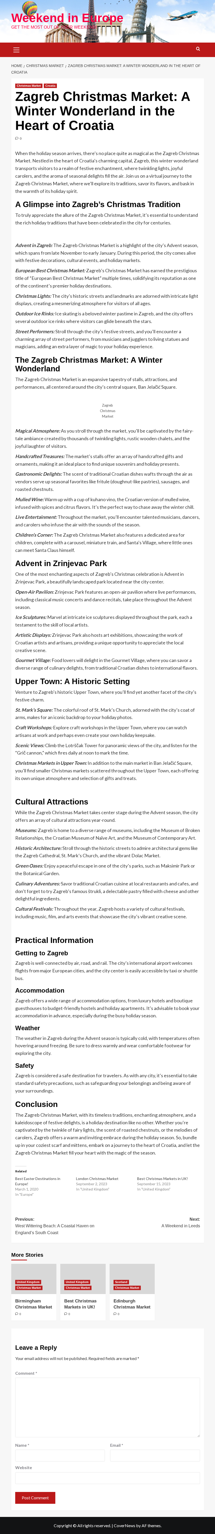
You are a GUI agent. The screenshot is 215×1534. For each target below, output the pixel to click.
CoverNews (124, 1525)
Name (22, 1445)
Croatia (50, 85)
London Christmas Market (97, 1178)
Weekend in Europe (67, 18)
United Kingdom (28, 1282)
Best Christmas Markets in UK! (162, 1178)
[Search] (198, 49)
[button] (16, 49)
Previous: (54, 1226)
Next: (181, 1222)
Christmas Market (29, 85)
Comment (26, 1373)
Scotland (121, 1282)
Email (116, 1445)
